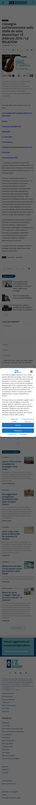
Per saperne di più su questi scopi (28, 420)
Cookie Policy (12, 434)
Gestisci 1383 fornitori (14, 420)
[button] (31, 372)
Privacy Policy (23, 434)
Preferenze (18, 431)
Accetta (18, 425)
